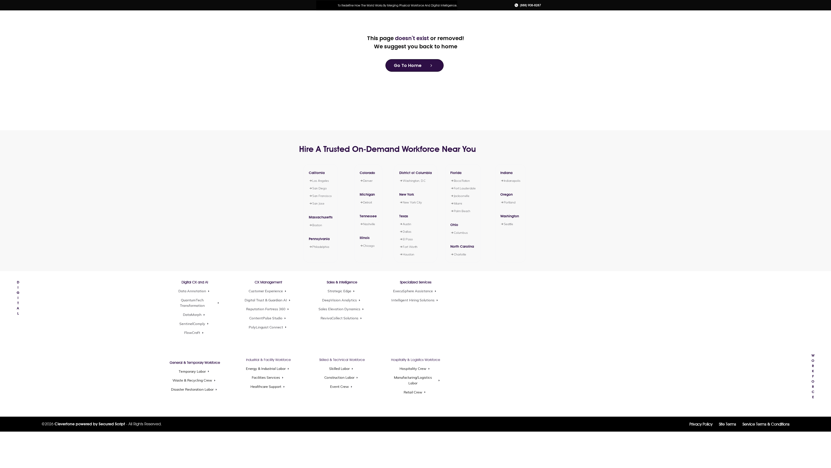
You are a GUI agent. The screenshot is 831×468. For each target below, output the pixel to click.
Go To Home (408, 65)
